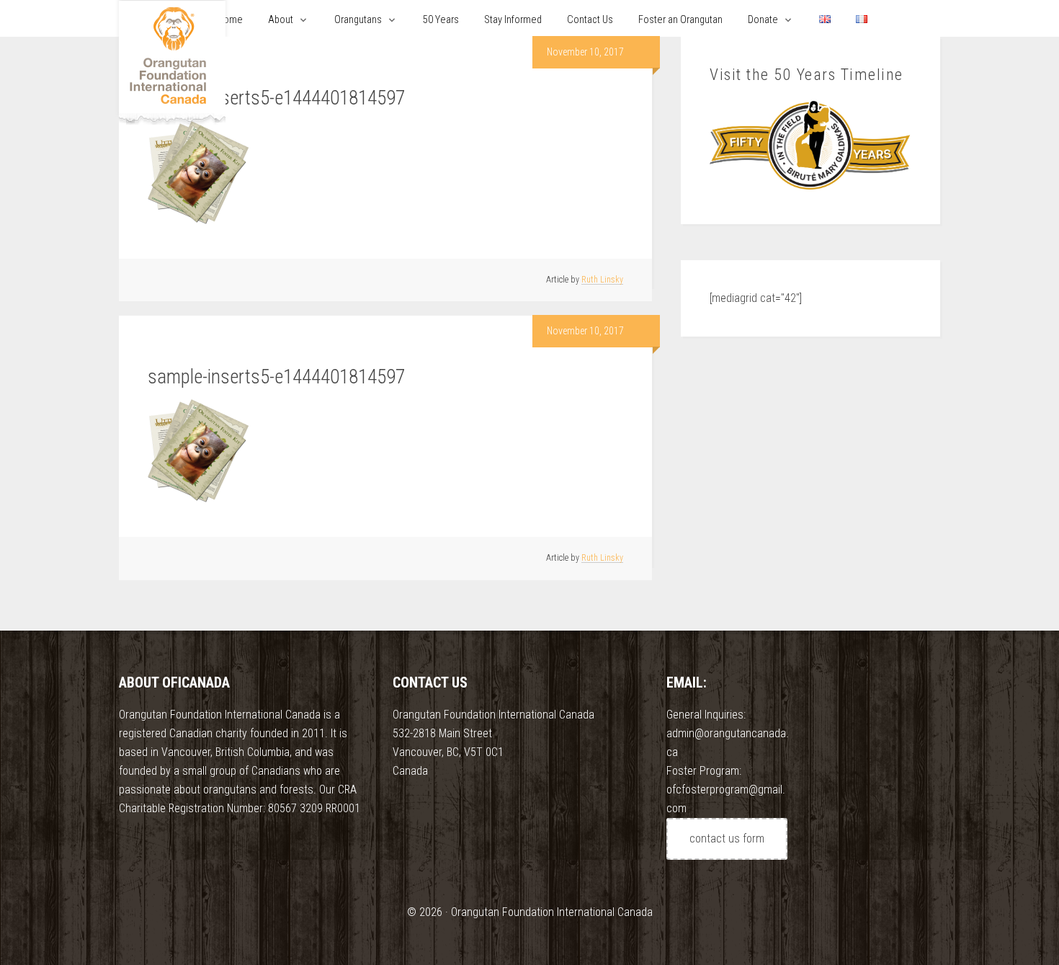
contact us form (726, 838)
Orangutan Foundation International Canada (172, 63)
